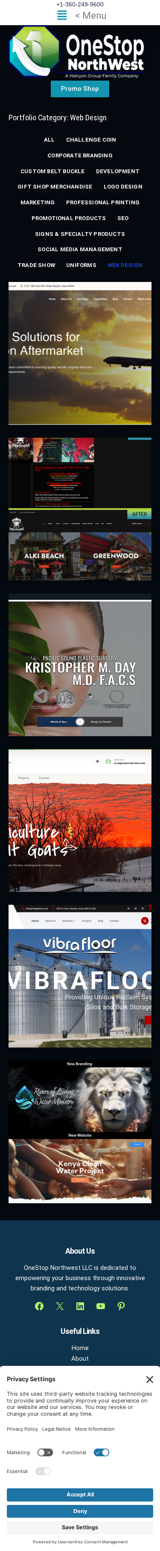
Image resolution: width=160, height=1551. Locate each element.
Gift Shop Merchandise (54, 186)
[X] (60, 1306)
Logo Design (123, 186)
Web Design (125, 265)
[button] (79, 15)
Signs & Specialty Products (80, 234)
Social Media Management (80, 249)
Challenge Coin (91, 140)
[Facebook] (39, 1306)
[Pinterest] (121, 1306)
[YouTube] (101, 1306)
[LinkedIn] (80, 1306)
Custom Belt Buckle (52, 171)
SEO (123, 218)
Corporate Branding (80, 155)
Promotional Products (69, 218)
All (49, 140)
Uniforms (81, 265)
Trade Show (36, 265)
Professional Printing (103, 202)
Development (118, 171)
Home (80, 1348)
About (80, 1358)
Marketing (37, 202)
